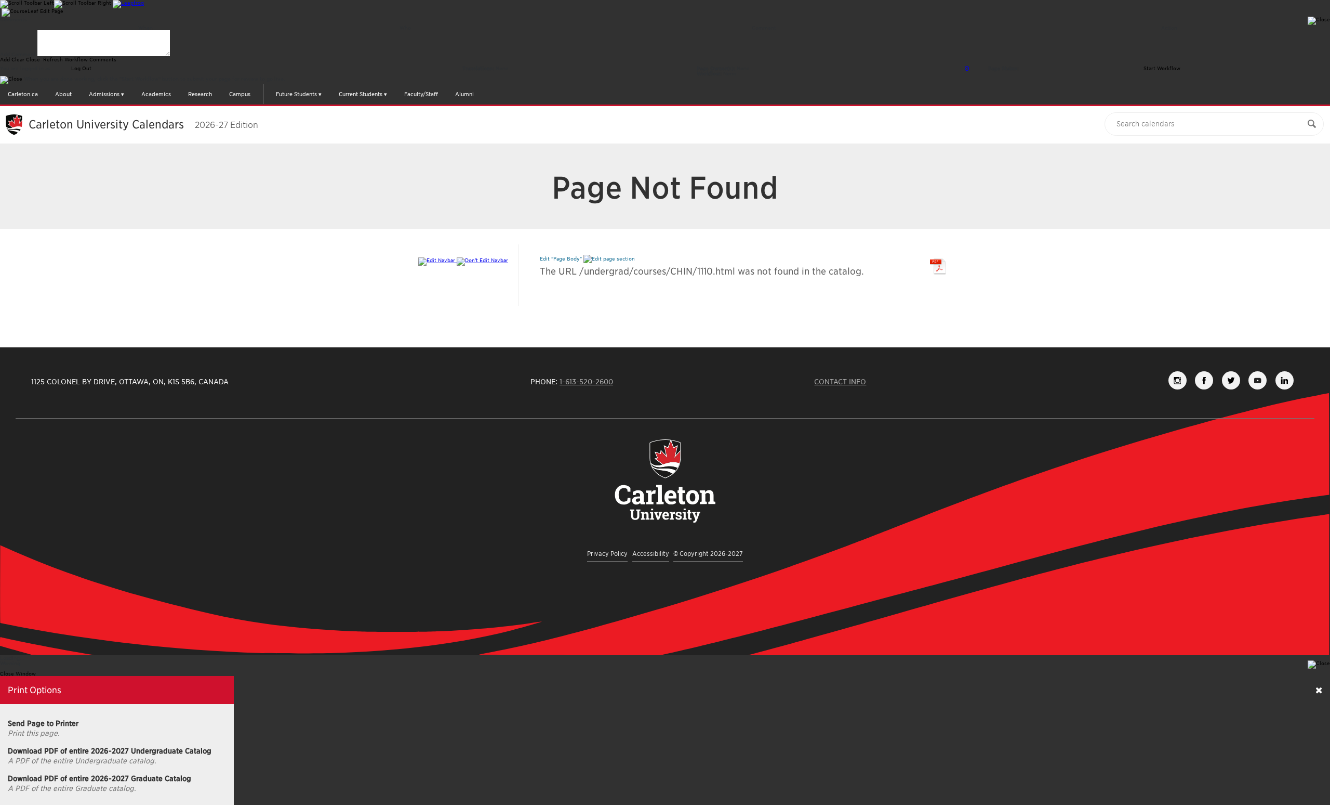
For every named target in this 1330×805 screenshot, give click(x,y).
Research (200, 94)
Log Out (80, 68)
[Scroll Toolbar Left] (27, 4)
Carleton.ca (23, 94)
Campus (239, 94)
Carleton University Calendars (143, 124)
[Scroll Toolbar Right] (82, 4)
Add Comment (18, 54)
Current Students (360, 94)
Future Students (296, 94)
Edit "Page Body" (561, 258)
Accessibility (650, 553)
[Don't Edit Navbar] (482, 260)
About (63, 94)
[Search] (1312, 124)
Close (33, 59)
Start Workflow (1161, 68)
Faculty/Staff (421, 94)
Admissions (104, 94)
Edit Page (51, 11)
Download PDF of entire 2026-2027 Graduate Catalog (99, 778)
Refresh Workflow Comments (79, 59)
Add (5, 59)
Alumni (464, 94)
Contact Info (840, 382)
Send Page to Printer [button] (43, 723)
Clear (17, 59)
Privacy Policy (607, 553)
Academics (156, 94)
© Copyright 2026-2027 (708, 553)
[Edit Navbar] (437, 260)
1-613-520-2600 (586, 382)
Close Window (18, 673)
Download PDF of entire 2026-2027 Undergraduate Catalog (109, 751)
